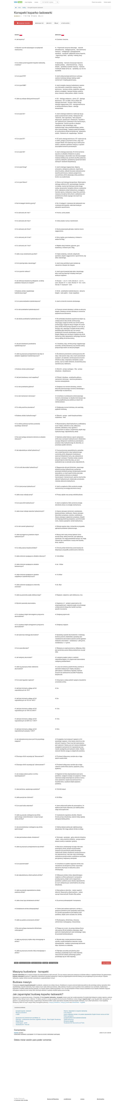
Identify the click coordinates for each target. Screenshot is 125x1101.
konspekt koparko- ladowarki (23, 1011)
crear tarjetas (28, 2)
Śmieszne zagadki (69, 1021)
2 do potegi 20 (68, 1012)
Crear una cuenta (96, 2)
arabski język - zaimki (21, 1023)
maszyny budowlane (25, 963)
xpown (41, 16)
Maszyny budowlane (21, 1012)
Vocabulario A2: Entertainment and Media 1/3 (28, 1018)
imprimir (50, 23)
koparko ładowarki (36, 963)
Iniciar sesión (107, 2)
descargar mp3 (40, 23)
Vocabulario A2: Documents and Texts (74, 1023)
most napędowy (53, 963)
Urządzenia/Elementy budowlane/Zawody (75, 1018)
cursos (36, 2)
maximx (16, 1033)
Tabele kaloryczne (69, 1019)
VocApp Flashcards (19, 1098)
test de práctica (65, 23)
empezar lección (24, 23)
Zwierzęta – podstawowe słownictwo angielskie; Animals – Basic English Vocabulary (38, 1019)
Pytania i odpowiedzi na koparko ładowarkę (75, 1011)
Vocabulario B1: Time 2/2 (22, 1024)
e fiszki (17, 1014)
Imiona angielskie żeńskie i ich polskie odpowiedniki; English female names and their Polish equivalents (86, 1015)
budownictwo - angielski (78, 1002)
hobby (16, 963)
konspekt (45, 963)
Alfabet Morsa (19, 1021)
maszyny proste (65, 1002)
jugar (57, 23)
